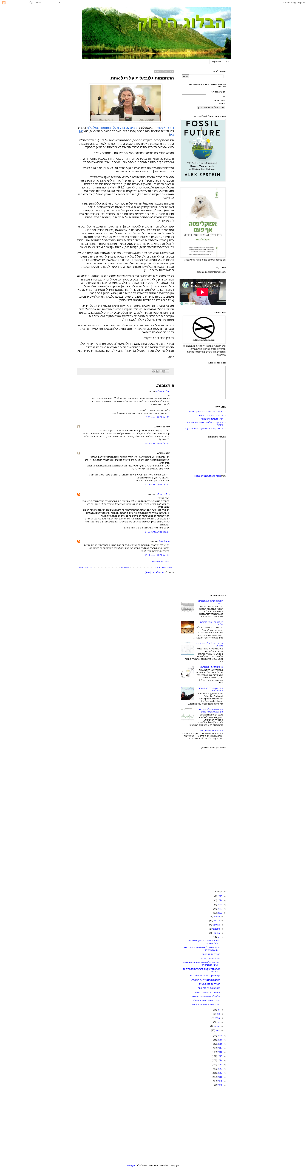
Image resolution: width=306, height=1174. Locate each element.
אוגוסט (216, 933)
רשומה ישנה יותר (85, 567)
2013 (219, 1064)
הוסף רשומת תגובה (160, 561)
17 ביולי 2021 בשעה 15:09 (157, 443)
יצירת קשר (216, 61)
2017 (219, 1048)
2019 (219, 1040)
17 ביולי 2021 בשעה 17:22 (157, 532)
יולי (218, 937)
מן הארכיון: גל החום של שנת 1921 (205, 975)
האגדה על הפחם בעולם (209, 984)
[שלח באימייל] (167, 371)
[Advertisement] (203, 536)
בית (227, 61)
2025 (219, 896)
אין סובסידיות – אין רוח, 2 (211, 667)
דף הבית (125, 567)
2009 (219, 1081)
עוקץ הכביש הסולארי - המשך (207, 992)
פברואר (216, 1026)
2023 (219, 904)
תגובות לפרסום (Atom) (155, 572)
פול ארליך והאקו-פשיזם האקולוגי (206, 996)
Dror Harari (164, 541)
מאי (218, 1014)
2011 (219, 1073)
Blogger (131, 1165)
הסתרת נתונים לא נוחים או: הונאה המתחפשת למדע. (211, 710)
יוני (218, 1010)
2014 (219, 1060)
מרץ (218, 1022)
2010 (219, 1077)
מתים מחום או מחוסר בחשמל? (206, 1000)
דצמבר (216, 916)
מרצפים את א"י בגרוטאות (209, 988)
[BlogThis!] (163, 371)
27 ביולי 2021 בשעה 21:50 (157, 555)
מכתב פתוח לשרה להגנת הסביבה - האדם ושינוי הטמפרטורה (201, 963)
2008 (219, 1085)
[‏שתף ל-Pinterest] (153, 371)
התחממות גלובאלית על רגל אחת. (205, 980)
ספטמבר (216, 929)
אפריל (217, 1018)
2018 (219, 1044)
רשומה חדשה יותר (165, 567)
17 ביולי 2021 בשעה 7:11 (157, 417)
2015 (219, 1056)
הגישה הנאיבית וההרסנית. (211, 730)
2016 (219, 1052)
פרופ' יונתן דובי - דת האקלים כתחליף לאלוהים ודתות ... (204, 941)
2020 (219, 1035)
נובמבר (216, 920)
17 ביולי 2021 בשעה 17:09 (157, 484)
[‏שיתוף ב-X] (160, 371)
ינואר (217, 1030)
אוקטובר (216, 925)
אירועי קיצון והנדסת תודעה (211, 415)
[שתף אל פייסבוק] (157, 371)
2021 (219, 913)
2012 (219, 1068)
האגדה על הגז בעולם (211, 954)
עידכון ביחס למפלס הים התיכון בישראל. (205, 411)
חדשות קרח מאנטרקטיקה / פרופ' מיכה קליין (204, 428)
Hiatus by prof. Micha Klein (207, 476)
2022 (219, 908)
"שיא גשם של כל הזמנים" (212, 419)
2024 (219, 900)
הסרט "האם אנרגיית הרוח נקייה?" (205, 1004)
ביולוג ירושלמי (163, 391)
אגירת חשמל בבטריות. (210, 958)
